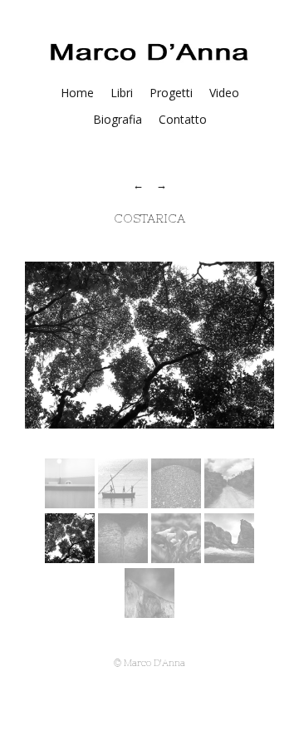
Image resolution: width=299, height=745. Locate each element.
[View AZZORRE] (123, 558)
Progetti (171, 92)
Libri (121, 92)
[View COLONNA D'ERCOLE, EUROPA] (149, 613)
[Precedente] (139, 184)
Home (77, 92)
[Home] (149, 60)
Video (224, 92)
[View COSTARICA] (176, 503)
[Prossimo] (161, 184)
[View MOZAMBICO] (123, 503)
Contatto (183, 119)
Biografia (117, 119)
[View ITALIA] (70, 503)
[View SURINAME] (229, 503)
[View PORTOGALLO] (176, 558)
